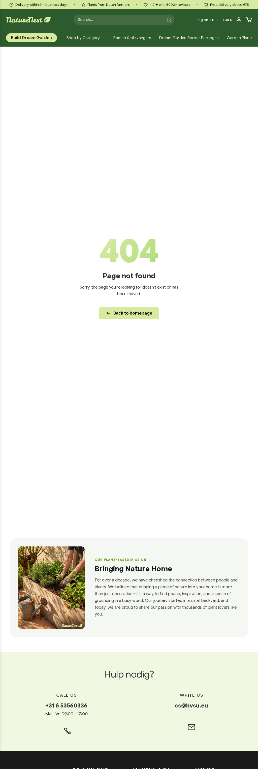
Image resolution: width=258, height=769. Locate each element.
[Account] (239, 20)
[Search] (168, 19)
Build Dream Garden (31, 37)
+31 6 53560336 (66, 705)
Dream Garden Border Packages (189, 38)
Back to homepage (132, 313)
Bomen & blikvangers (132, 38)
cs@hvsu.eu (191, 705)
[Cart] (249, 20)
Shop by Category (83, 38)
